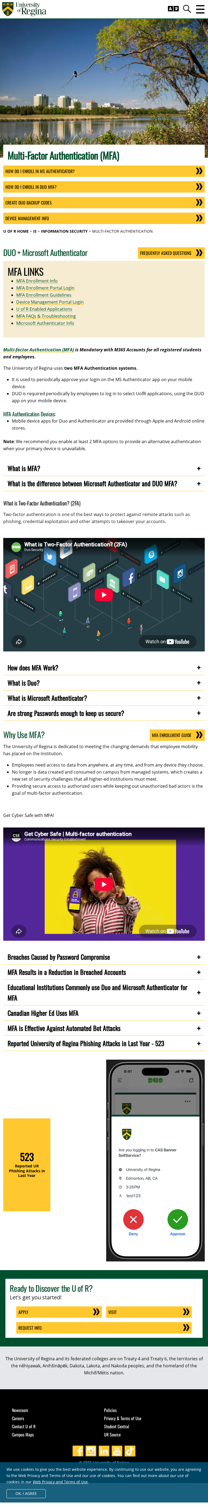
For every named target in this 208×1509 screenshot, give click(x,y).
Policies (110, 1410)
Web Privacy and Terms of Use (60, 1481)
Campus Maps (23, 1434)
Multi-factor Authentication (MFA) (38, 350)
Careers (18, 1418)
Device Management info (27, 218)
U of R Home (16, 231)
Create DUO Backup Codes (28, 202)
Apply (23, 1312)
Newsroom (20, 1410)
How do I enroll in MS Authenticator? (40, 171)
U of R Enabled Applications (44, 309)
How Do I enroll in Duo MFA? (31, 187)
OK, (26, 1493)
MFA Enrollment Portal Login (45, 288)
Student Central (116, 1426)
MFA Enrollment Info (37, 281)
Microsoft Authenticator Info (45, 323)
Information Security (64, 231)
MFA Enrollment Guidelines (44, 295)
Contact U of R (23, 1426)
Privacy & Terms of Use (122, 1418)
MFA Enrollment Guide (171, 735)
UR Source (112, 1434)
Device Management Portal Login (50, 302)
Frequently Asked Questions (165, 253)
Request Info (30, 1328)
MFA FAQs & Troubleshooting (46, 316)
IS (35, 231)
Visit (112, 1312)
